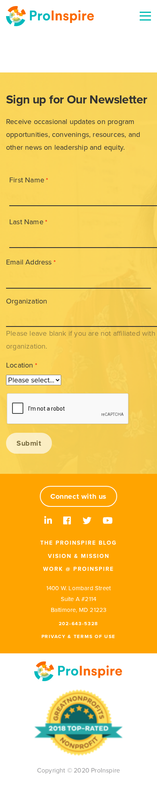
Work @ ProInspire (78, 569)
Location (19, 365)
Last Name (26, 221)
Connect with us (78, 496)
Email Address (29, 262)
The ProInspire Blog (78, 542)
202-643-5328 (78, 623)
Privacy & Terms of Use (78, 636)
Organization (26, 301)
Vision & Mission (78, 556)
